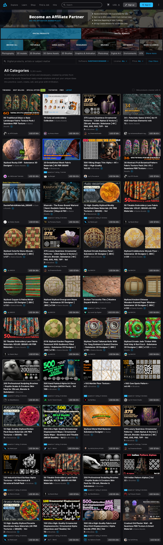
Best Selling (18, 90)
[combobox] (82, 5)
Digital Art (116, 53)
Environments (130, 53)
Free (62, 90)
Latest (69, 90)
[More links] (158, 4)
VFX (141, 53)
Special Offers (36, 90)
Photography (8, 53)
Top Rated (52, 90)
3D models (22, 53)
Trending (6, 90)
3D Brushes (35, 53)
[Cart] (108, 4)
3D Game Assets (51, 53)
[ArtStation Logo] (5, 5)
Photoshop (103, 53)
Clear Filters (153, 61)
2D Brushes (67, 53)
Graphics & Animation (85, 53)
